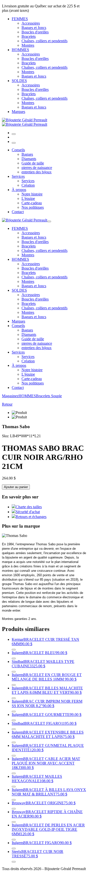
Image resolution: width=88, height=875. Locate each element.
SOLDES (19, 81)
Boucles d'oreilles (35, 32)
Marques (18, 111)
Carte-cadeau (32, 203)
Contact (18, 212)
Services (18, 176)
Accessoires (31, 23)
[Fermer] (14, 143)
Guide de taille (33, 163)
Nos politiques (33, 207)
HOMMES (20, 50)
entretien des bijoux (37, 172)
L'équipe (28, 198)
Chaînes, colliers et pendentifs (44, 41)
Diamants (29, 159)
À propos (19, 190)
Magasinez (10, 396)
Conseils (18, 150)
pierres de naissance (37, 167)
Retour (7, 404)
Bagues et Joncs (34, 28)
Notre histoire (32, 194)
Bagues (27, 154)
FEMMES (20, 19)
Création (28, 185)
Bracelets (29, 36)
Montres (28, 45)
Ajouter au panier (16, 487)
